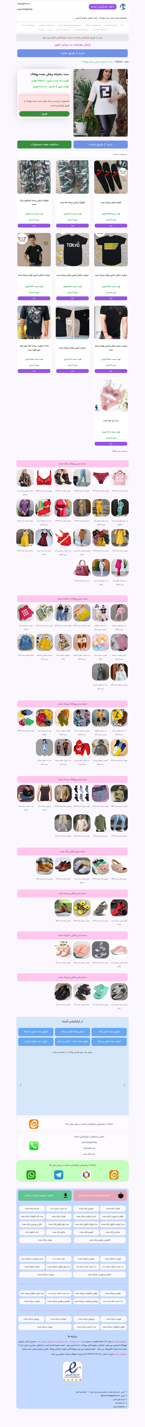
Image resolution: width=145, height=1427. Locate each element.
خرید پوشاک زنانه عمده (28, 25)
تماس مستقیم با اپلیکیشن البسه (89, 1137)
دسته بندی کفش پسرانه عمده (72, 977)
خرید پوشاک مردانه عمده (63, 30)
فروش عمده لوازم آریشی (36, 1041)
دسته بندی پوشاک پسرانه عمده (72, 704)
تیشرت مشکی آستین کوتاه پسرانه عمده (111, 275)
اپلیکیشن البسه (82, 38)
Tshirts (118, 62)
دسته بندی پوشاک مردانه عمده (72, 779)
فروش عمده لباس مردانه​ (72, 1031)
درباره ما (50, 30)
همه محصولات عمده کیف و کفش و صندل (69, 25)
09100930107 (89, 1154)
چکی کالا (124, 1421)
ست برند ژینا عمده (111, 420)
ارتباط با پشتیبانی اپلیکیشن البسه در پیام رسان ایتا (89, 1124)
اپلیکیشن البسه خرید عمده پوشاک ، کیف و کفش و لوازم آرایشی (101, 17)
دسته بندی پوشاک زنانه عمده (72, 464)
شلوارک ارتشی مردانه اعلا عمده (72, 202)
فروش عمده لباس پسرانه (109, 1041)
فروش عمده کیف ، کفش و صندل (72, 1041)
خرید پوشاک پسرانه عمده (81, 30)
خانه (122, 25)
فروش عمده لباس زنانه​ (109, 1031)
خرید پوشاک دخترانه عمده (99, 30)
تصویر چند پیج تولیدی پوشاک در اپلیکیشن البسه (72, 1052)
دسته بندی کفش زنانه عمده (72, 851)
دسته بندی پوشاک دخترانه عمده (72, 599)
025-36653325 (24, 9)
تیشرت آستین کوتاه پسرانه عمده (72, 347)
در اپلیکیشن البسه (72, 1021)
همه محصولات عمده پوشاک (93, 25)
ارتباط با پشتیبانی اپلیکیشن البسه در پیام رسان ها (72, 1165)
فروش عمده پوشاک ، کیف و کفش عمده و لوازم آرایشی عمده (60, 1341)
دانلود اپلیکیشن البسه (103, 7)
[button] (124, 1085)
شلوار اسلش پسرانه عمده (111, 202)
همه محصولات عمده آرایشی (46, 25)
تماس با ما (41, 30)
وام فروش (124, 1414)
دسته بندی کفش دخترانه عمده (72, 935)
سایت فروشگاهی (64, 38)
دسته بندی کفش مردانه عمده (72, 893)
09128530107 (23, 4)
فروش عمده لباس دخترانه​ (36, 1031)
